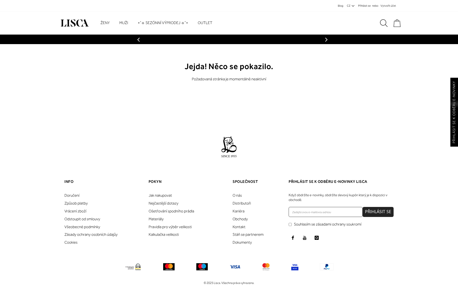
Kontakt (239, 227)
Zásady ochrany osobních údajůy (91, 234)
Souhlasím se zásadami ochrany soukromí (327, 224)
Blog (340, 5)
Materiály (156, 219)
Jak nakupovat (160, 195)
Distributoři (242, 203)
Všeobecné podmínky (82, 227)
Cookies (71, 242)
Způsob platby (76, 203)
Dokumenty (242, 242)
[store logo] (74, 23)
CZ (348, 5)
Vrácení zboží (75, 211)
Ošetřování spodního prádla (171, 211)
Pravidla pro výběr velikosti (170, 227)
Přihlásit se (364, 5)
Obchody (240, 219)
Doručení (71, 195)
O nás (237, 195)
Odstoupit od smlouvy (82, 219)
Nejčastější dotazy (163, 203)
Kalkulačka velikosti (164, 234)
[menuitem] (107, 23)
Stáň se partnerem (248, 234)
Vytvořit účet (388, 5)
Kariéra (239, 211)
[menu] (158, 23)
